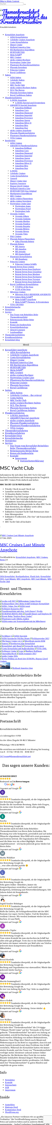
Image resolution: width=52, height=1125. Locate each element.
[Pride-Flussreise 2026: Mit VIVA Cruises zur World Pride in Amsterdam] (9, 656)
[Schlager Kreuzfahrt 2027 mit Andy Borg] (11, 609)
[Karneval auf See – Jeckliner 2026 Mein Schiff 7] (6, 636)
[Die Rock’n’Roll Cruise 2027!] (8, 601)
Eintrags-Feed (11, 1107)
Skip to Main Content (9, 1)
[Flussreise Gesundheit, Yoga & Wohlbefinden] (20, 651)
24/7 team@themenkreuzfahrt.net (15, 756)
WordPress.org (12, 1112)
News (2, 560)
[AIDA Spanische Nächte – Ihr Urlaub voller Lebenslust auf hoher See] (15, 638)
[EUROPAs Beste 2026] (11, 614)
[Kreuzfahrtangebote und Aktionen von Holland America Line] (22, 668)
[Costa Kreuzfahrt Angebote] (17, 648)
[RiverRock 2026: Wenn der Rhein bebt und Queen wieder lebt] (8, 653)
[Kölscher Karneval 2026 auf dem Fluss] (14, 619)
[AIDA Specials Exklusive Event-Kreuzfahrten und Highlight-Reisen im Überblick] (19, 636)
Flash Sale (35, 576)
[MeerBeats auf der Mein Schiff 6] (34, 641)
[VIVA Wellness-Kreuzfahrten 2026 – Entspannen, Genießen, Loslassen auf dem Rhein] (41, 648)
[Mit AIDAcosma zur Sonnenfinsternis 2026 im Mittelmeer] (23, 621)
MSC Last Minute (38, 579)
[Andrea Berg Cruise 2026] (16, 616)
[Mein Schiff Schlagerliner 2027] (24, 603)
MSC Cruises (42, 557)
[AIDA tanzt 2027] (24, 606)
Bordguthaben (22, 576)
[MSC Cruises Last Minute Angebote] (17, 535)
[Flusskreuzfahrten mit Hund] (11, 646)
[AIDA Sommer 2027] (26, 653)
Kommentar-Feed (13, 1109)
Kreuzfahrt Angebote (25, 557)
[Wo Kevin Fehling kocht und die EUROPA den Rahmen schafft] (26, 661)
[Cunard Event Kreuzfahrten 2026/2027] (5, 668)
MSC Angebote (23, 579)
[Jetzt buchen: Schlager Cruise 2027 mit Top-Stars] (8, 651)
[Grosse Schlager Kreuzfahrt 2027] (39, 638)
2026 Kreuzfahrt (7, 576)
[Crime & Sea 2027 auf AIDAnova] (9, 606)
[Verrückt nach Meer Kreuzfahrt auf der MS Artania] (33, 646)
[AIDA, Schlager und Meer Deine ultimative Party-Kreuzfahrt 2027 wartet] (11, 641)
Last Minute (10, 579)
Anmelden (10, 1104)
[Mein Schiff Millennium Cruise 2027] (28, 601)
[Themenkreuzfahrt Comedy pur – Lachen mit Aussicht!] (33, 651)
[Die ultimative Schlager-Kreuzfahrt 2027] (4, 643)
